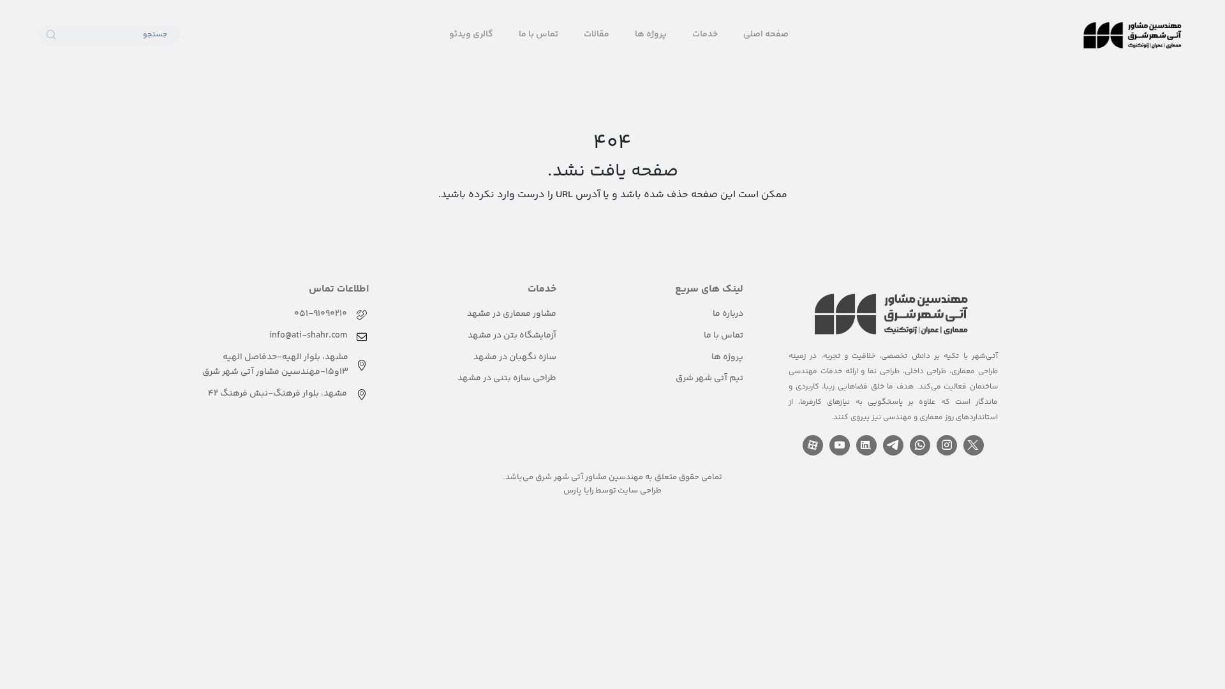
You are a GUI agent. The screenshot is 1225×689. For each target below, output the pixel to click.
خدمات (705, 34)
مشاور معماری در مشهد (511, 314)
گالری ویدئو (471, 34)
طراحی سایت (640, 491)
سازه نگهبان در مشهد (514, 357)
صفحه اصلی (766, 34)
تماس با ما (538, 34)
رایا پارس (578, 491)
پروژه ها (651, 34)
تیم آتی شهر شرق (709, 378)
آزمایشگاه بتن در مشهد (512, 336)
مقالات (596, 34)
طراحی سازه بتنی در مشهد (506, 378)
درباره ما (728, 314)
